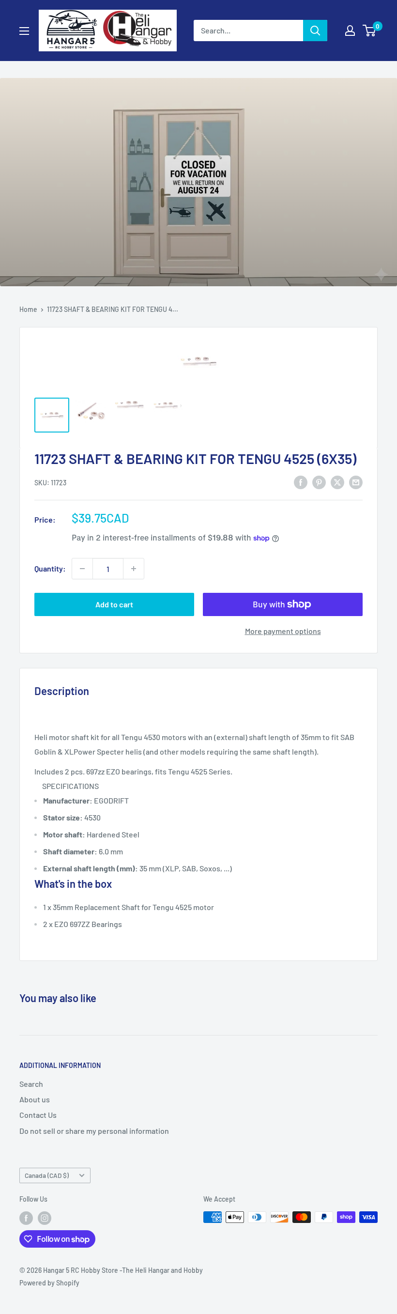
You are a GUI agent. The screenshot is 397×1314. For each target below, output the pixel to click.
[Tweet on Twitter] (337, 481)
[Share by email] (356, 481)
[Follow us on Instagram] (44, 1218)
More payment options (283, 630)
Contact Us (38, 1114)
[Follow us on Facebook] (26, 1218)
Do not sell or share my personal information (94, 1130)
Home (28, 309)
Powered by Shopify (49, 1283)
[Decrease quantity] (82, 568)
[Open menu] (24, 31)
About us (34, 1099)
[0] (370, 30)
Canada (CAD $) (47, 1175)
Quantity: (50, 568)
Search (31, 1083)
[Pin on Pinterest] (319, 481)
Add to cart (114, 604)
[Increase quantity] (133, 568)
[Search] (315, 30)
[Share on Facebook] (300, 481)
